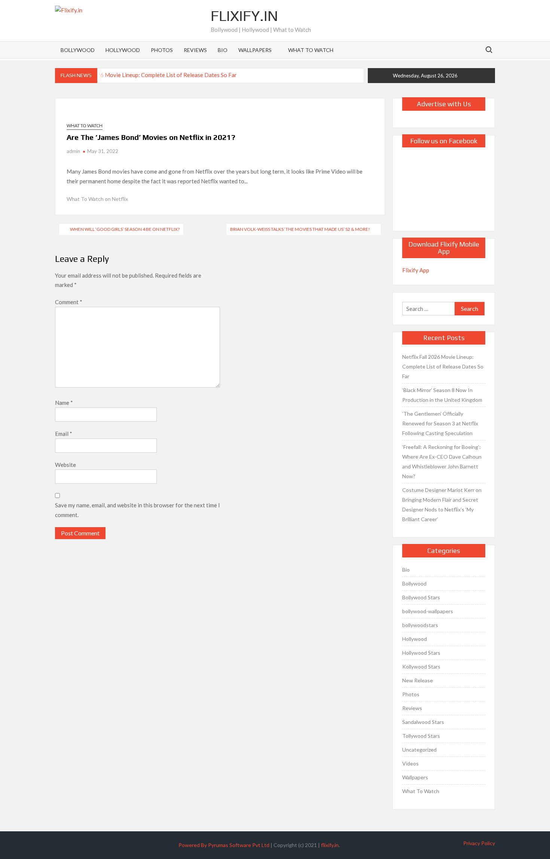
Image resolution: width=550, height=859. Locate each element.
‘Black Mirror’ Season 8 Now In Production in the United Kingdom (442, 395)
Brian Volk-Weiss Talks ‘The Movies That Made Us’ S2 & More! (300, 229)
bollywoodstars (420, 625)
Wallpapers (255, 50)
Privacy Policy (479, 843)
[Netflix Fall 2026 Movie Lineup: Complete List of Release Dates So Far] (146, 74)
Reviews (195, 50)
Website (65, 464)
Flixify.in (244, 15)
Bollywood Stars (421, 597)
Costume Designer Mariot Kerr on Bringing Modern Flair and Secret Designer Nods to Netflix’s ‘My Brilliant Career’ (442, 504)
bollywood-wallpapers (427, 611)
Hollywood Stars (421, 652)
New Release (417, 680)
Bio (222, 50)
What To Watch (310, 50)
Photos (162, 50)
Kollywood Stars (421, 666)
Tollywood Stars (421, 736)
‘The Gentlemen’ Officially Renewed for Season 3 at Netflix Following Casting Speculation (440, 423)
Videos (410, 763)
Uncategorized (419, 749)
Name (64, 402)
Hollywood (123, 50)
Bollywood (78, 50)
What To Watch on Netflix (97, 199)
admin (73, 151)
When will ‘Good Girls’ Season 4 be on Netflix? (125, 229)
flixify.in (330, 845)
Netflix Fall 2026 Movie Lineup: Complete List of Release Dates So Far (442, 366)
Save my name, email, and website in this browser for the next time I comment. (137, 510)
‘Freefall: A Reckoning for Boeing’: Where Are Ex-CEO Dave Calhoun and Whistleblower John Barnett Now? (442, 461)
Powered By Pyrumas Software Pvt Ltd (223, 845)
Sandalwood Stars (423, 722)
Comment (68, 302)
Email (63, 433)
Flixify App (415, 270)
